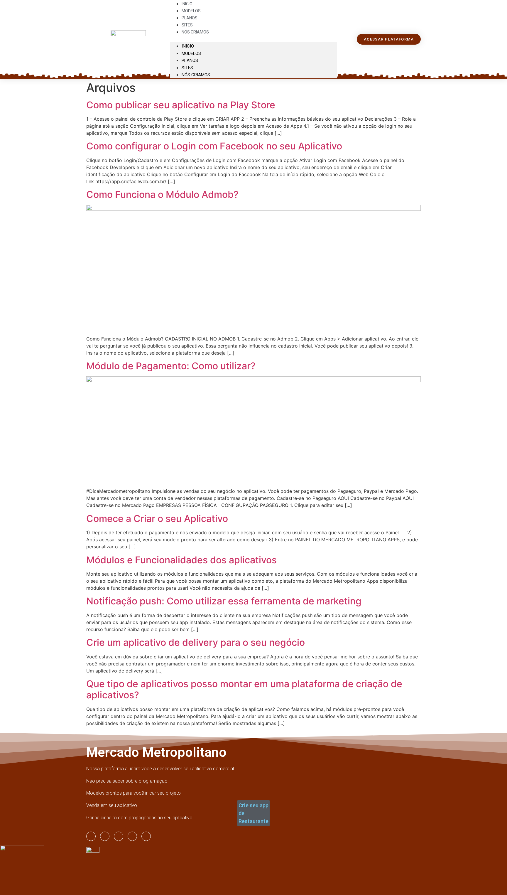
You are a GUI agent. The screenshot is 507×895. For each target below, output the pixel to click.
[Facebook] (104, 836)
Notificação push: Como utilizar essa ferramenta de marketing (223, 601)
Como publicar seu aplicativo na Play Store (180, 105)
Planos (190, 60)
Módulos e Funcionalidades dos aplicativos (181, 560)
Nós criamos (195, 32)
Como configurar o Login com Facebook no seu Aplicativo (214, 146)
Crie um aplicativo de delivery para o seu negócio (195, 642)
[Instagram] (91, 836)
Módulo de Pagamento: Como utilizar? (171, 366)
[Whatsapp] (132, 836)
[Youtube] (118, 836)
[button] (253, 38)
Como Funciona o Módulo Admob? (162, 194)
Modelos (191, 53)
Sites (187, 67)
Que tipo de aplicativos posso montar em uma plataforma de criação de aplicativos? (244, 689)
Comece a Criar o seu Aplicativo (157, 518)
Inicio (188, 46)
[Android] (146, 836)
